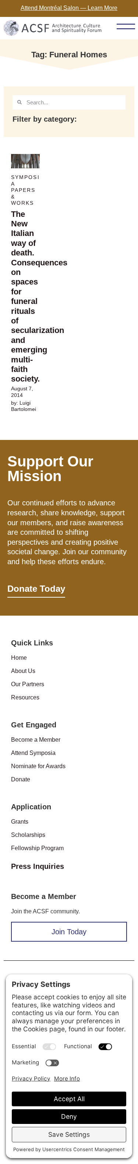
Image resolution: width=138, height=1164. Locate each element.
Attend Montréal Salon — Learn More (69, 8)
